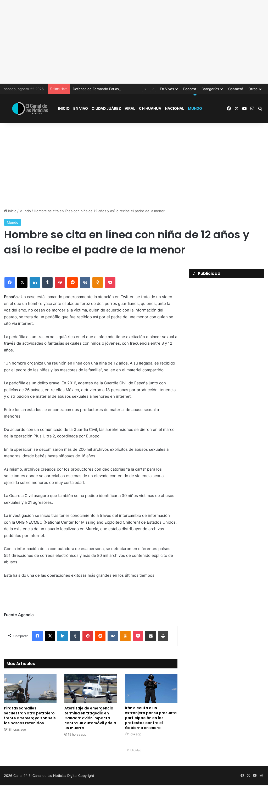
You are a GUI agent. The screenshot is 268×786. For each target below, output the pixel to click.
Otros (253, 89)
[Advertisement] (134, 41)
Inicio (64, 108)
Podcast (189, 89)
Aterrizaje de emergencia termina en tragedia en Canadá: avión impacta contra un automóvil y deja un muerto (90, 718)
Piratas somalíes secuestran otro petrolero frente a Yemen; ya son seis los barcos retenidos (30, 716)
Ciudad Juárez (106, 108)
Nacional (174, 108)
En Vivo (80, 108)
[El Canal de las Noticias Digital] (30, 108)
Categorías (210, 89)
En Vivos (167, 89)
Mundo (195, 108)
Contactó (235, 89)
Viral (130, 108)
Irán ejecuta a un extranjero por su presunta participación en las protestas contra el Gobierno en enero (151, 717)
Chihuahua (150, 108)
